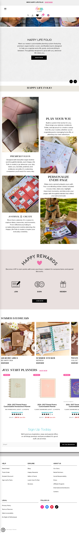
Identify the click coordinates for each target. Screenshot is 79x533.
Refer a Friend (32, 476)
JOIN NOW (39, 301)
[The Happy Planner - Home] (39, 9)
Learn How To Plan (34, 480)
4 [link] (52, 414)
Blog (29, 468)
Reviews (30, 484)
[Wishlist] (37, 15)
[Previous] (71, 81)
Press (55, 480)
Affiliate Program (58, 484)
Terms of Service (7, 509)
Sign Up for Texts (7, 480)
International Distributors (61, 488)
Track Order (6, 472)
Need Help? (6, 468)
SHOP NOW (39, 57)
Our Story (56, 468)
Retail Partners (58, 472)
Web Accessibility (7, 513)
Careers (56, 491)
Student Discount (7, 476)
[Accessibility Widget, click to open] (3, 530)
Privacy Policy (6, 505)
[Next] (75, 81)
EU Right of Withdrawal (9, 517)
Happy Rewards (33, 472)
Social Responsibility (59, 476)
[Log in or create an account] (32, 15)
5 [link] (22, 414)
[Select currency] (49, 15)
